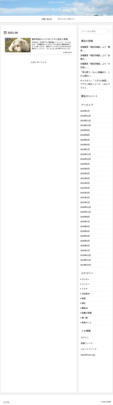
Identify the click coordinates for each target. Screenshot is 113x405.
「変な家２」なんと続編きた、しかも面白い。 (95, 74)
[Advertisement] (38, 79)
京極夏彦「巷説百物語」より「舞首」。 (95, 49)
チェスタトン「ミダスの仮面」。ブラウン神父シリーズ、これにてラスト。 (95, 84)
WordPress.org (88, 355)
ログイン (85, 337)
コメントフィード (89, 349)
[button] (108, 31)
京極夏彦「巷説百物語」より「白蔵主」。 (95, 57)
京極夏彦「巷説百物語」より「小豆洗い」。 (95, 65)
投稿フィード (87, 343)
